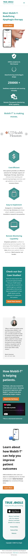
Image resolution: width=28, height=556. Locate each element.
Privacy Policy (14, 527)
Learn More (8, 26)
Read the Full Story (11, 399)
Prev (1, 134)
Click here (15, 553)
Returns (14, 533)
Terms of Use (14, 530)
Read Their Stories (14, 301)
